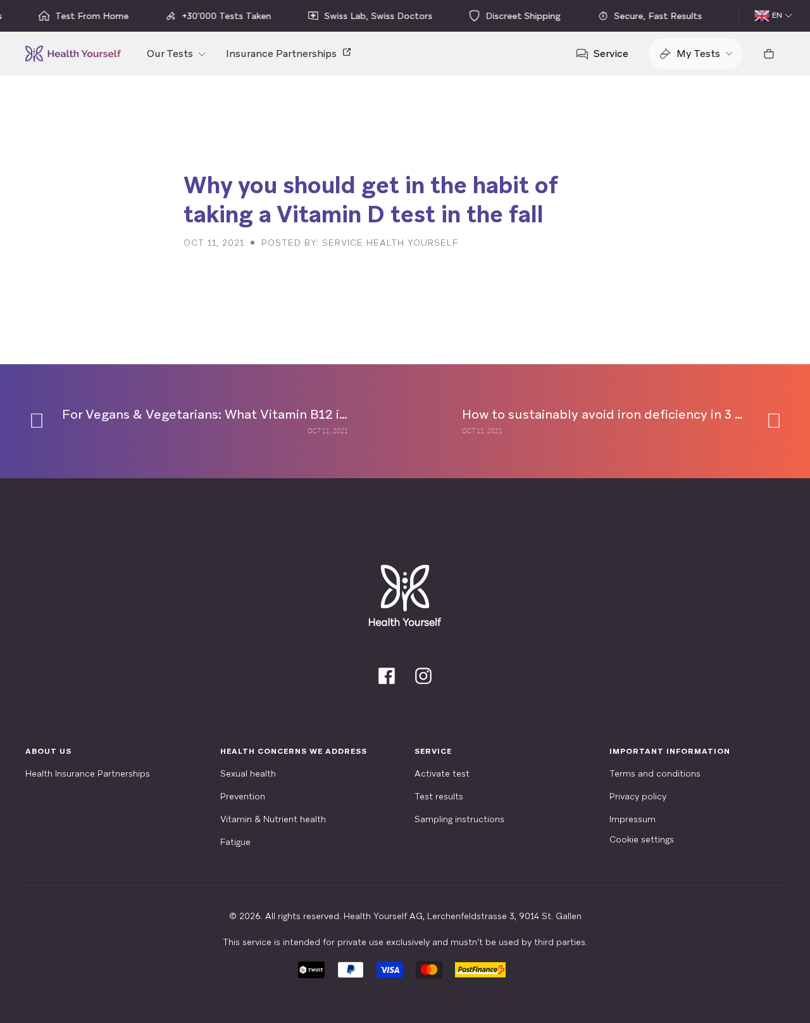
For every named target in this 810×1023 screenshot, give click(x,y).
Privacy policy (637, 796)
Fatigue (235, 842)
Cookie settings (641, 839)
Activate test (442, 773)
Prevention (242, 796)
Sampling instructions (459, 819)
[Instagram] (423, 676)
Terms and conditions (655, 773)
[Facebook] (386, 676)
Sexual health (248, 773)
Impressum (632, 819)
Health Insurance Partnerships (87, 773)
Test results (438, 796)
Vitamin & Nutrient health (273, 819)
